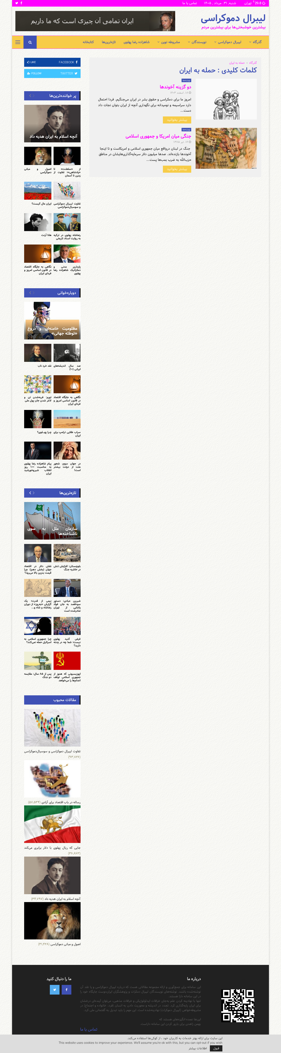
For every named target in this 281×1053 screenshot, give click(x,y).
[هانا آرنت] (37, 222)
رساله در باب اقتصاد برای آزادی (61, 802)
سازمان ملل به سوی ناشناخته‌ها (52, 531)
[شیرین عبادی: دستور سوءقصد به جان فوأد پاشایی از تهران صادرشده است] (67, 588)
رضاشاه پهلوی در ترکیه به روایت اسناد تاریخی (67, 237)
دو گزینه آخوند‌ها (175, 87)
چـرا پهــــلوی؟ (44, 432)
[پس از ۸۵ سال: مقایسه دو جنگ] (37, 661)
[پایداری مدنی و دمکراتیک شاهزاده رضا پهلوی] (67, 254)
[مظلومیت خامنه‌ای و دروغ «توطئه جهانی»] (52, 320)
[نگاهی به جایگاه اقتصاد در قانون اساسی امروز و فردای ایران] (37, 254)
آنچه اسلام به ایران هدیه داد (53, 136)
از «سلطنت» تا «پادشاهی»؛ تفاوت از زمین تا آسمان (67, 172)
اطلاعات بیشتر (198, 1048)
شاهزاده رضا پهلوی (137, 42)
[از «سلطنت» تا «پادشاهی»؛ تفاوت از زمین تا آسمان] (67, 156)
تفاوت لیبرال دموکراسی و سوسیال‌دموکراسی (67, 205)
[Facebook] (66, 990)
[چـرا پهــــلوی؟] (37, 419)
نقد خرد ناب (44, 366)
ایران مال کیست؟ (41, 203)
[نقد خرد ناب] (37, 353)
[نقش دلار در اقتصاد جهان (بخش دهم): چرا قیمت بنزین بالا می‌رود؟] (37, 553)
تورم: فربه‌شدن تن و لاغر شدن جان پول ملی (37, 399)
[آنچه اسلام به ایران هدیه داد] (52, 123)
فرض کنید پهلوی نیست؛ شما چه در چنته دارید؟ (67, 642)
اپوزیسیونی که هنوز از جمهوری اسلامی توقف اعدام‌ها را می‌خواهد (67, 677)
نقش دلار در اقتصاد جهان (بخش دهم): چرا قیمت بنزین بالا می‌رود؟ (37, 569)
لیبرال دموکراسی (233, 18)
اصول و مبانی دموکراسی (37, 170)
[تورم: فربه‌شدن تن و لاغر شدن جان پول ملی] (37, 384)
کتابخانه (88, 42)
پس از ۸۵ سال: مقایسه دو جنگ (37, 675)
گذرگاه (257, 42)
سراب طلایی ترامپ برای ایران (67, 434)
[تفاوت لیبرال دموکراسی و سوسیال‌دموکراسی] (67, 191)
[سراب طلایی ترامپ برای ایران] (67, 419)
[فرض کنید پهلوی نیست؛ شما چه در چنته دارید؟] (67, 626)
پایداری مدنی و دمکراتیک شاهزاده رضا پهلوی (67, 270)
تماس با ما (189, 3)
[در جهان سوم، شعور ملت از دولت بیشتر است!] (67, 451)
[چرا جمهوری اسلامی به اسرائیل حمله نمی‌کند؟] (37, 626)
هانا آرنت (46, 235)
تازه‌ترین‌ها (109, 42)
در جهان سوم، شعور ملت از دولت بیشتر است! (67, 466)
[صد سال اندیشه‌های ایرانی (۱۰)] (67, 353)
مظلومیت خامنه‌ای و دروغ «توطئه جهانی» (52, 331)
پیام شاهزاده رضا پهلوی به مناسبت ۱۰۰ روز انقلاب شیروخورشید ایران (37, 468)
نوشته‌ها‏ (186, 80)
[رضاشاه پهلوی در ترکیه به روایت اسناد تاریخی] (67, 222)
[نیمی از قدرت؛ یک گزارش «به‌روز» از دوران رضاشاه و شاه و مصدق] (37, 588)
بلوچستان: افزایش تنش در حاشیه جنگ (67, 568)
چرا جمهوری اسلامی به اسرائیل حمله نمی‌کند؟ (37, 640)
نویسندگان (199, 42)
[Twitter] (54, 990)
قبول (216, 1048)
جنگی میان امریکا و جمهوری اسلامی (158, 136)
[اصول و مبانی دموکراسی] (37, 156)
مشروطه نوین (170, 42)
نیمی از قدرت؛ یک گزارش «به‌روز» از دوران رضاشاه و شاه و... (37, 604)
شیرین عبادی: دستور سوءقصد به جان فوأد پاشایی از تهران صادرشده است (67, 606)
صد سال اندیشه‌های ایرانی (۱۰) (67, 367)
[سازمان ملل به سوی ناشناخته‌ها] (52, 521)
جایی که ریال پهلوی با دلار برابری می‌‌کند (52, 847)
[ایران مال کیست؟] (37, 191)
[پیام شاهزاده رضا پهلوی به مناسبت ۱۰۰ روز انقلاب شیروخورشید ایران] (37, 451)
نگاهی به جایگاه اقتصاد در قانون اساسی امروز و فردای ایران (37, 270)
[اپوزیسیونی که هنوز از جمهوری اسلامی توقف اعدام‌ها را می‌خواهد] (67, 661)
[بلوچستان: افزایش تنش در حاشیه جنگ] (67, 553)
